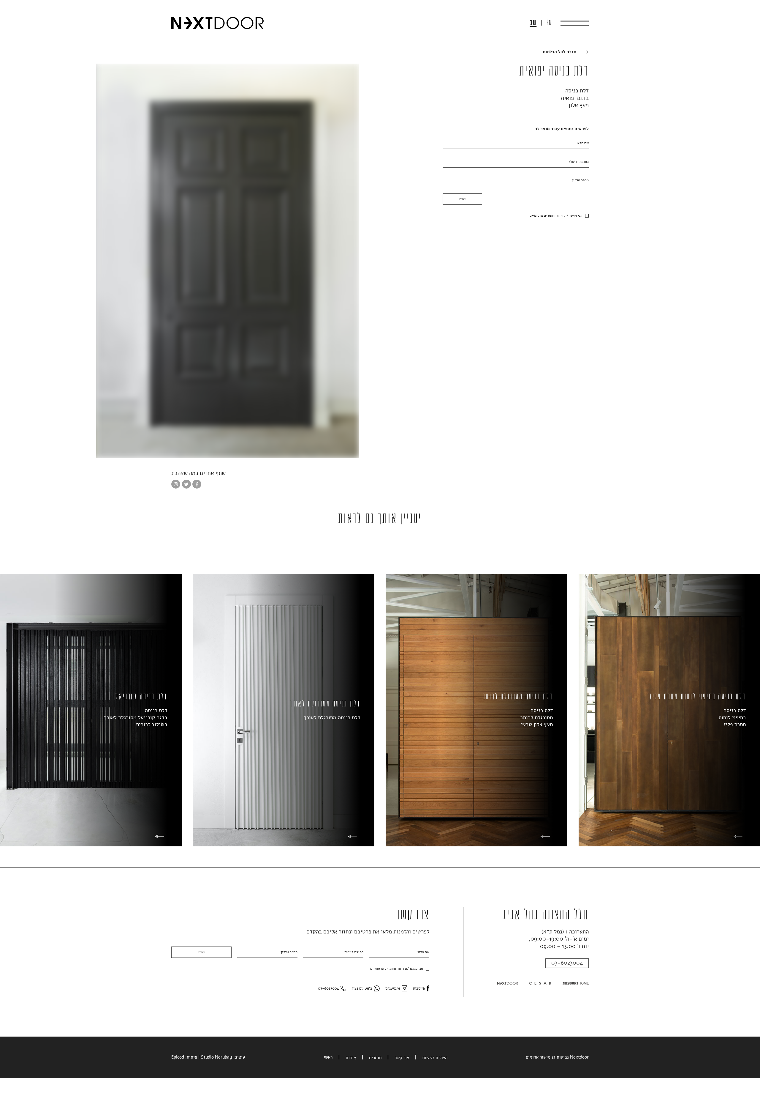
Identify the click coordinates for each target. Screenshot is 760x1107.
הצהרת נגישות (434, 1058)
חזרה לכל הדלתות (559, 52)
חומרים (375, 1058)
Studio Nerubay (216, 1057)
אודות (351, 1058)
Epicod (177, 1057)
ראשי (328, 1057)
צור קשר (402, 1058)
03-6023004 (567, 963)
